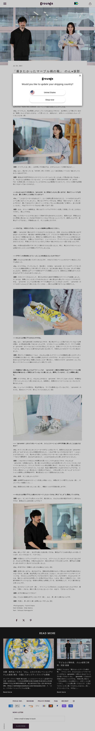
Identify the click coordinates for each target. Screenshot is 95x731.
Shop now (49, 100)
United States (50, 92)
